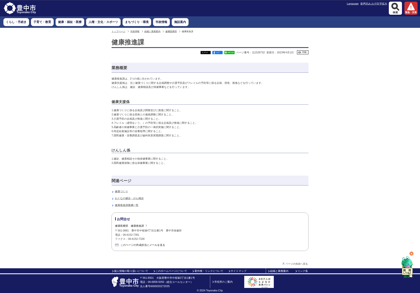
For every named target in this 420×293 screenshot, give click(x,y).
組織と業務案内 (152, 31)
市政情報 (134, 31)
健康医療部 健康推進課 (129, 225)
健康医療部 (171, 31)
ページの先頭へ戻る (297, 263)
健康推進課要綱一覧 (126, 205)
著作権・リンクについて (208, 271)
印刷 (304, 52)
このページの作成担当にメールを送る (142, 245)
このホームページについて (171, 271)
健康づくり (121, 191)
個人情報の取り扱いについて (131, 271)
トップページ (118, 31)
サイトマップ (238, 271)
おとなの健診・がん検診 (129, 198)
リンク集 (302, 271)
